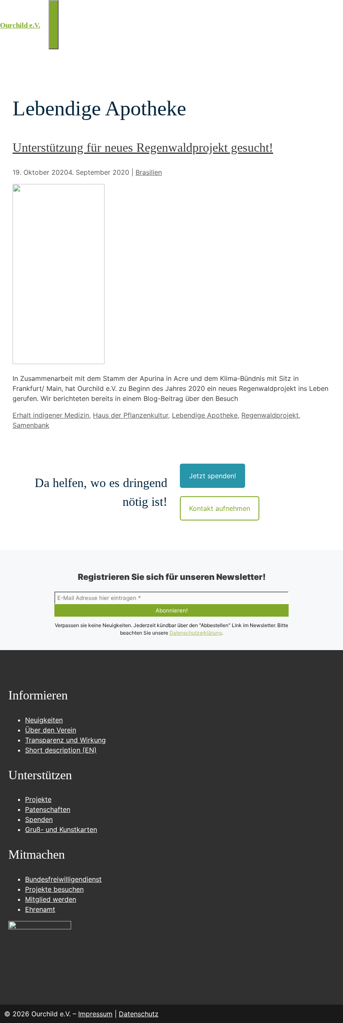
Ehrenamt (40, 909)
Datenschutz (139, 1014)
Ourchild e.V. (20, 25)
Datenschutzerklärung (195, 633)
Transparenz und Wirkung (65, 740)
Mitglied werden (50, 899)
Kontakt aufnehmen (219, 508)
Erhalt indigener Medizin (51, 415)
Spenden (39, 819)
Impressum (95, 1014)
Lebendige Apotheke (205, 415)
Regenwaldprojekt (270, 415)
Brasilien (149, 172)
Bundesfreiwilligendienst (63, 879)
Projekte (38, 799)
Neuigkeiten (44, 720)
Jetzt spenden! (212, 476)
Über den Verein (50, 730)
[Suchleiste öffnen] (44, 12)
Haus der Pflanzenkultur (130, 415)
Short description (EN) (61, 750)
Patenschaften (47, 809)
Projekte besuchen (54, 889)
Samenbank (31, 425)
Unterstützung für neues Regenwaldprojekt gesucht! (143, 147)
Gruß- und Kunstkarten (61, 829)
